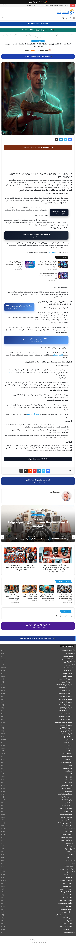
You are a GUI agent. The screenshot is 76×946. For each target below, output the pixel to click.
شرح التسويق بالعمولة (65, 733)
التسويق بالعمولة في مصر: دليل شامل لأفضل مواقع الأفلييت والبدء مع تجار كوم (65, 597)
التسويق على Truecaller (65, 716)
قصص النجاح (68, 736)
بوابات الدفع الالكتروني (66, 837)
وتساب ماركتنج (69, 872)
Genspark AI (68, 759)
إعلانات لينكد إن (52, 252)
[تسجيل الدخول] (63, 17)
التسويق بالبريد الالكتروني (65, 679)
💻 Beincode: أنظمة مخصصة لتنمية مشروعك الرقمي (38, 56)
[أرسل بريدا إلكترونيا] (40, 50)
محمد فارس (44, 50)
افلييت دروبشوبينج (68, 656)
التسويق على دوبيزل (66, 731)
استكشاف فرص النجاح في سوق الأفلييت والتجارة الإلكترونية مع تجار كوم (47, 596)
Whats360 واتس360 (66, 880)
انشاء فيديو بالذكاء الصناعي (64, 794)
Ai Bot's (69, 751)
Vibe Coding (68, 782)
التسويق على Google (38, 515)
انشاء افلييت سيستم (66, 834)
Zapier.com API (65, 889)
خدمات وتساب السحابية (63, 915)
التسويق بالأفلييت (67, 676)
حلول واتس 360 (66, 912)
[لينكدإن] (61, 139)
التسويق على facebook (65, 687)
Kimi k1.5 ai (68, 771)
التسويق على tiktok (66, 713)
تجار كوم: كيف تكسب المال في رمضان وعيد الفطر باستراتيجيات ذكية (48, 275)
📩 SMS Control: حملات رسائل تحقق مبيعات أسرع (38, 147)
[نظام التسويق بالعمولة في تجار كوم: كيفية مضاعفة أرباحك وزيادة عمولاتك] (63, 264)
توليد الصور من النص (66, 817)
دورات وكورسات (69, 854)
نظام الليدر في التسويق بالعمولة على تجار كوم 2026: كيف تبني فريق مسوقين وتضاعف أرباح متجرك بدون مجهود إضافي (38, 526)
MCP (70, 774)
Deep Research (67, 756)
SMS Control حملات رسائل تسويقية (38, 459)
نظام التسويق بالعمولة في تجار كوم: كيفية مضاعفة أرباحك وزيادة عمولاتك (47, 264)
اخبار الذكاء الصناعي (66, 785)
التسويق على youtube (66, 725)
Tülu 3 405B (68, 779)
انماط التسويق (69, 843)
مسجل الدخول (60, 616)
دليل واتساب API (65, 926)
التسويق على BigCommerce (64, 685)
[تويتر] (65, 139)
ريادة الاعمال (70, 857)
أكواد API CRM (66, 898)
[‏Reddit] (30, 471)
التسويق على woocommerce (63, 722)
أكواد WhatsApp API (64, 903)
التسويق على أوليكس (66, 728)
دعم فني (68, 921)
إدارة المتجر (68, 831)
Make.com (69, 877)
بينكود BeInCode (67, 800)
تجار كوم (42, 207)
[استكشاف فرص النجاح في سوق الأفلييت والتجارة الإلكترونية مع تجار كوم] (46, 589)
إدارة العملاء (67, 906)
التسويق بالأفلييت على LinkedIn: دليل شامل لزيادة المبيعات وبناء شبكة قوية (14, 264)
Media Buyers (67, 670)
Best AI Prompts (67, 754)
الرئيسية (69, 35)
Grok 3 (70, 765)
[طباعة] (21, 471)
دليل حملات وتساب (65, 923)
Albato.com (67, 883)
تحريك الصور (68, 803)
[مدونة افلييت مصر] (65, 11)
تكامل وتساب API (65, 909)
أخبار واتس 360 (66, 892)
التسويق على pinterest (65, 699)
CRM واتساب (68, 874)
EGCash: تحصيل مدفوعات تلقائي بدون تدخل (36, 235)
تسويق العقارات (69, 849)
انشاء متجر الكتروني (68, 828)
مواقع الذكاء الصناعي (66, 826)
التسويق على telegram (65, 710)
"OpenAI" (69, 745)
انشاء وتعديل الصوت (66, 797)
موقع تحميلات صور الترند (66, 869)
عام (72, 863)
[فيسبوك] (70, 139)
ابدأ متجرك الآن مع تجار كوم (59, 212)
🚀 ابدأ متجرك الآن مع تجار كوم (38, 2)
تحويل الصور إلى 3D (66, 805)
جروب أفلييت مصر (33, 414)
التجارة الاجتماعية (67, 788)
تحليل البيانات (69, 846)
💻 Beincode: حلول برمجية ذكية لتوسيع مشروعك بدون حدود (38, 638)
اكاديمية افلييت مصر (67, 659)
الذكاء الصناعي (69, 739)
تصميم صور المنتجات (64, 823)
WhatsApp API (67, 929)
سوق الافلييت (69, 860)
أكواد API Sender (65, 900)
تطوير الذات (70, 851)
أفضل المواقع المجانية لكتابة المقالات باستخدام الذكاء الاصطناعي (30, 596)
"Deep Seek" (68, 742)
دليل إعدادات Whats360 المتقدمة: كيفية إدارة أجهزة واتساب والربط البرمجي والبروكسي (46, 5)
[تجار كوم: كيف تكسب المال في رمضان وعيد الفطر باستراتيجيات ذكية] (63, 275)
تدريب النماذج (68, 811)
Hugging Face (67, 768)
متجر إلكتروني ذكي (66, 840)
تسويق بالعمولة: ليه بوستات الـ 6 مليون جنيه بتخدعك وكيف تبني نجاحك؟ (12, 597)
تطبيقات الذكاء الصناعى (65, 814)
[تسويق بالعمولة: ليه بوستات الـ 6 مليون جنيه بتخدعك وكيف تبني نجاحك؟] (11, 589)
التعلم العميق (68, 791)
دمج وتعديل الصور (67, 820)
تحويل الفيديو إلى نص (66, 808)
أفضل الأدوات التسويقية (67, 650)
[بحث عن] (2, 17)
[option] (38, 523)
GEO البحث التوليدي (66, 762)
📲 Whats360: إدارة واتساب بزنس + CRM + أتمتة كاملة (38, 30)
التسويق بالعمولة (61, 35)
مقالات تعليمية (69, 866)
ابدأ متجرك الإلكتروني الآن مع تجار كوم (38, 481)
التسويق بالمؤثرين (67, 682)
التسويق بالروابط (69, 664)
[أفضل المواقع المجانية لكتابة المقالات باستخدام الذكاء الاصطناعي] (29, 589)
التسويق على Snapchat (65, 705)
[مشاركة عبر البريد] (56, 139)
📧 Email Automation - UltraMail (38, 24)
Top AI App (68, 777)
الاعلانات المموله (67, 673)
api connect (67, 886)
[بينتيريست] (35, 471)
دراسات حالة (67, 918)
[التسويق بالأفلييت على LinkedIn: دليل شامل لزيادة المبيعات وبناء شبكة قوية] (30, 264)
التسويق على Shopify (66, 702)
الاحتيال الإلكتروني (68, 662)
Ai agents (69, 748)
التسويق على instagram (65, 693)
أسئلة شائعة (67, 895)
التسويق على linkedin (50, 35)
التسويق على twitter (66, 719)
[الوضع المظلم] (66, 17)
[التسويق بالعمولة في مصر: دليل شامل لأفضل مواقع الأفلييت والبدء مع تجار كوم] (64, 589)
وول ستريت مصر (68, 932)
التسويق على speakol (66, 708)
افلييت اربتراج (69, 653)
